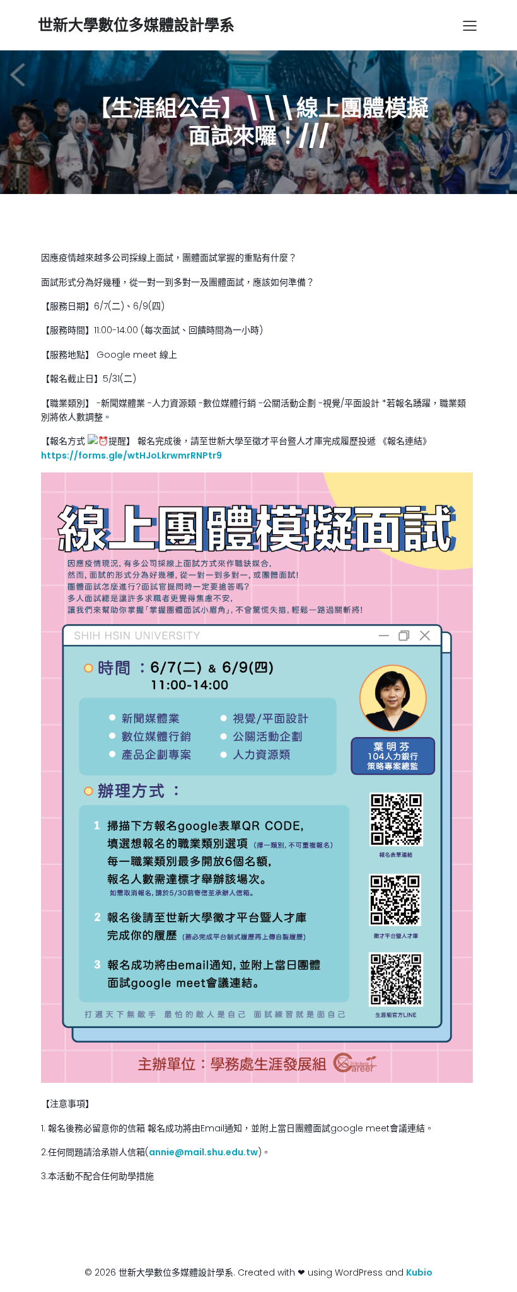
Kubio (419, 1272)
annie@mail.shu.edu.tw (203, 1152)
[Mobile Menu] (469, 25)
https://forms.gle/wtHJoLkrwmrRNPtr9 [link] (131, 455)
